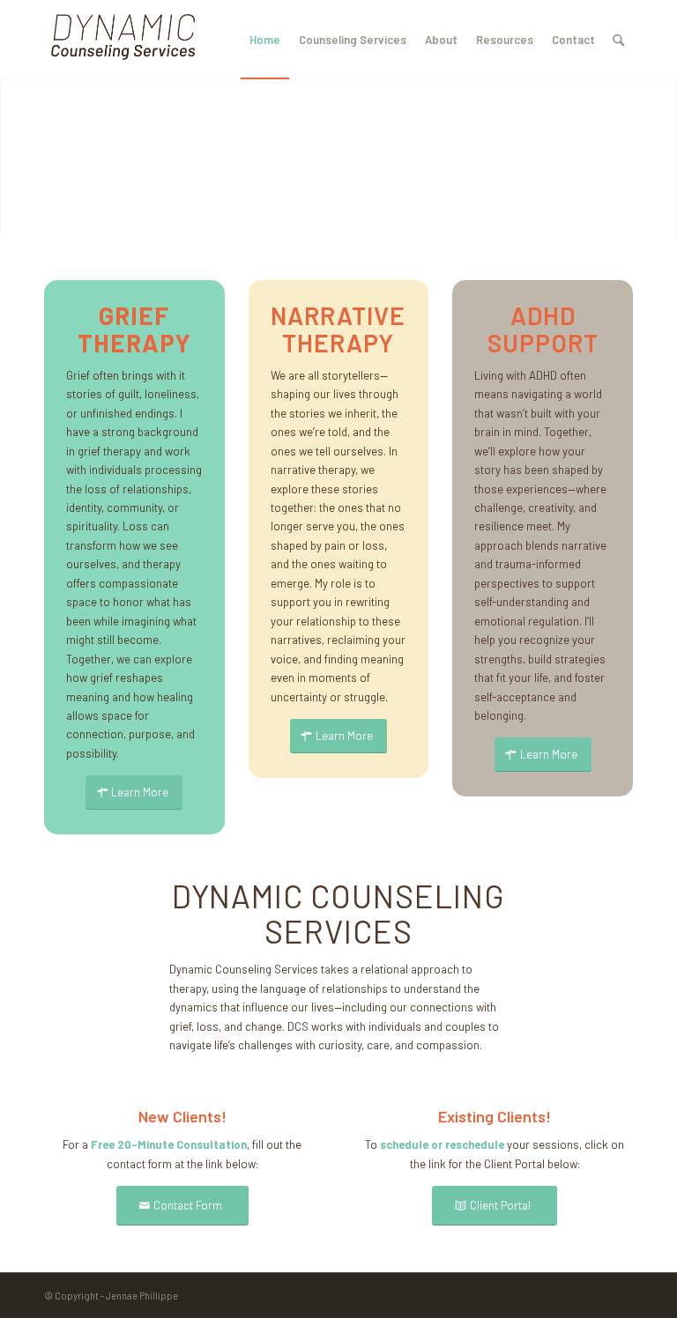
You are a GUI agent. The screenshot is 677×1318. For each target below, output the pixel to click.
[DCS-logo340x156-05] (124, 39)
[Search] (618, 39)
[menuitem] (265, 39)
